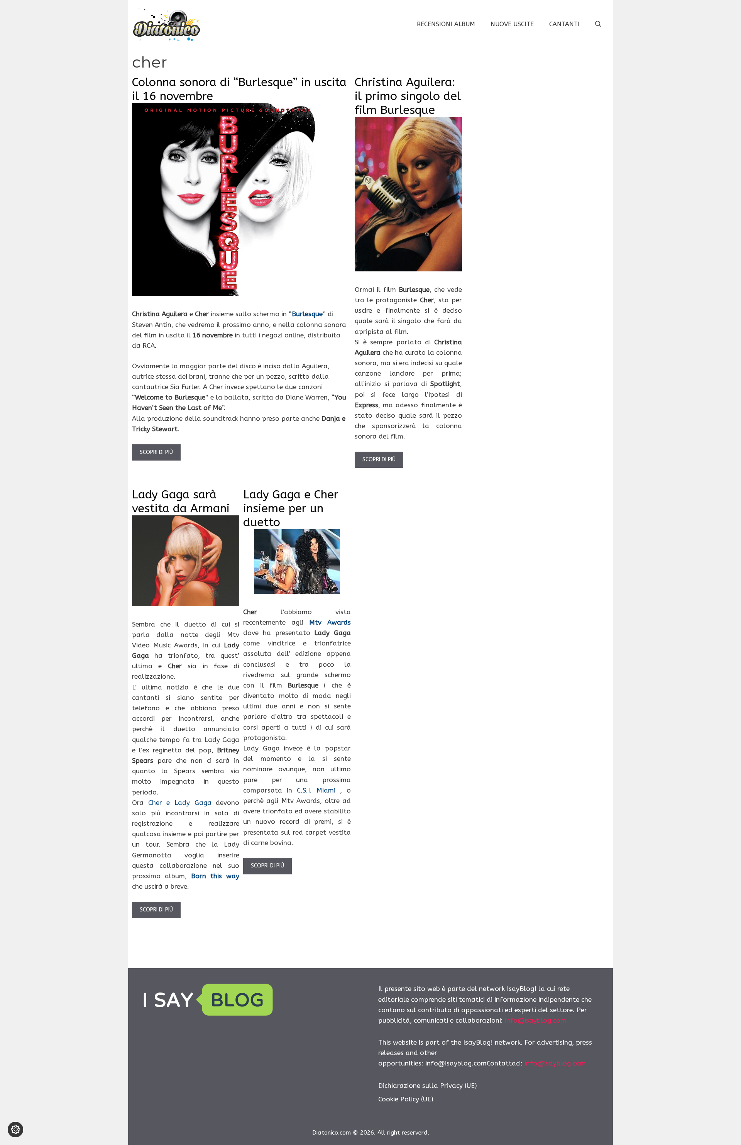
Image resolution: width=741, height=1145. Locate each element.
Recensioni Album (446, 24)
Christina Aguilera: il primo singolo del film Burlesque (408, 96)
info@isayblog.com (535, 1020)
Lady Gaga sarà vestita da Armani (181, 501)
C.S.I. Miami (318, 790)
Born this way (215, 876)
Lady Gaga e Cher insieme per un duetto (290, 508)
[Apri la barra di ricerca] (598, 24)
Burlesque (307, 314)
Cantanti (564, 24)
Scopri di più (156, 452)
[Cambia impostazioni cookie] (15, 1129)
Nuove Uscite (512, 24)
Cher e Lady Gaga (179, 802)
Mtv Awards (330, 622)
